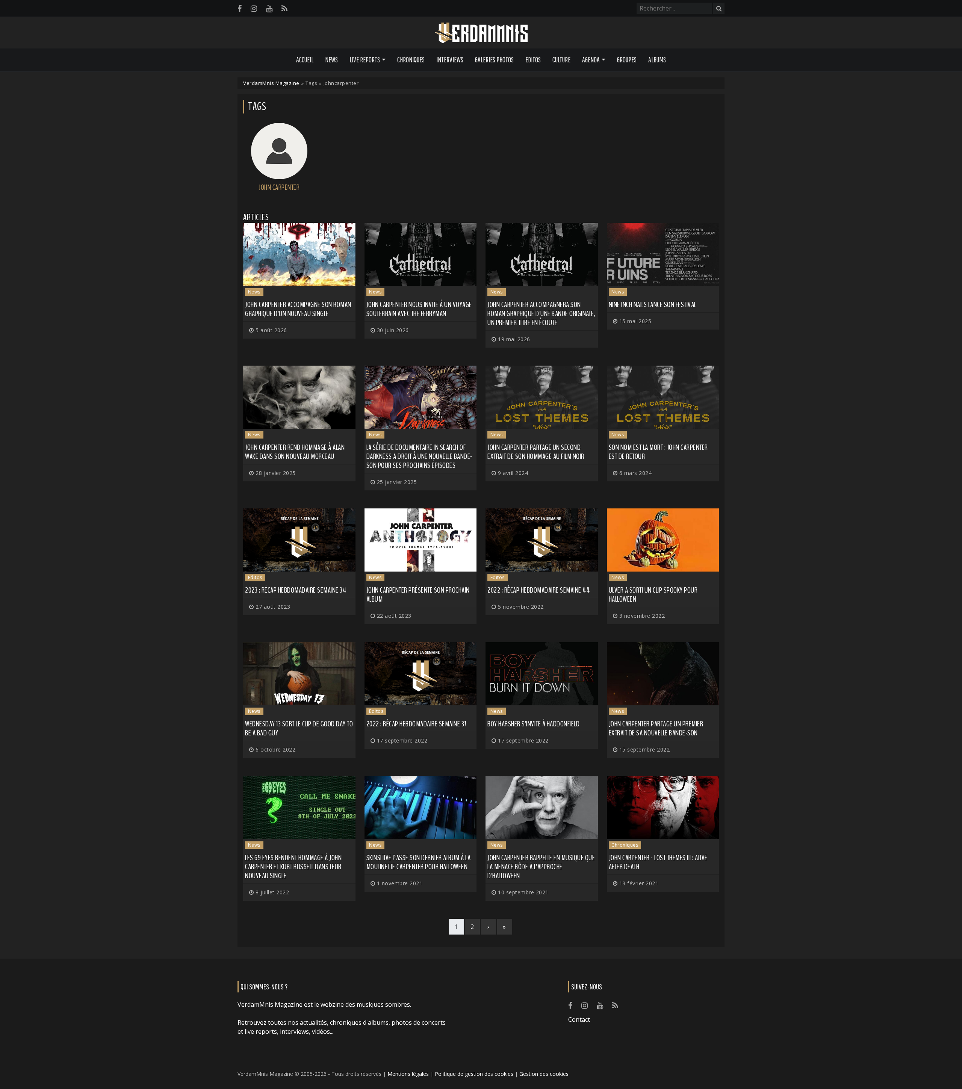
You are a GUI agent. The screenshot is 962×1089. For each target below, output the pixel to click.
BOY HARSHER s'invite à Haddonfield (533, 724)
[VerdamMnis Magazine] (481, 33)
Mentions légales (408, 1073)
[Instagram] (254, 8)
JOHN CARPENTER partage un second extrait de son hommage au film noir (535, 451)
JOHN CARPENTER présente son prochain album (418, 594)
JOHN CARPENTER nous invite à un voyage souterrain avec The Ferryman (419, 309)
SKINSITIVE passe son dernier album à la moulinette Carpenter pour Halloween (418, 862)
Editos (533, 60)
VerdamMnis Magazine (271, 83)
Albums (657, 60)
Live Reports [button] (364, 60)
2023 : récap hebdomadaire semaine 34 (295, 590)
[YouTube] (269, 8)
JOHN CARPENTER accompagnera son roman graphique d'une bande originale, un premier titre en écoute (541, 313)
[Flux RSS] (284, 8)
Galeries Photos (494, 60)
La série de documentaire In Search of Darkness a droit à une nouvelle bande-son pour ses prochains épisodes (419, 456)
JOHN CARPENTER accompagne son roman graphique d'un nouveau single (298, 309)
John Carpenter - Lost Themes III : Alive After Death (658, 862)
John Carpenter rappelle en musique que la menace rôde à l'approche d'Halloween (541, 867)
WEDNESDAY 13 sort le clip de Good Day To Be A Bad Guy (299, 728)
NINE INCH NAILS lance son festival (652, 304)
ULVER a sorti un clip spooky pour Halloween (653, 594)
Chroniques (411, 60)
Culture (561, 60)
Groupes (627, 60)
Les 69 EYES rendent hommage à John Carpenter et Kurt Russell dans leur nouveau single (293, 867)
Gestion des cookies (544, 1073)
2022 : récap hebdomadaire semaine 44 (538, 590)
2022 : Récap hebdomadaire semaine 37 (416, 724)
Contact (579, 1019)
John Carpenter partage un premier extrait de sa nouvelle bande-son (656, 728)
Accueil (304, 60)
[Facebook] (239, 8)
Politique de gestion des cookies (474, 1073)
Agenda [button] (591, 60)
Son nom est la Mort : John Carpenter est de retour (658, 451)
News (331, 60)
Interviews (449, 60)
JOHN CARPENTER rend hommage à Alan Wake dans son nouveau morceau (295, 451)
